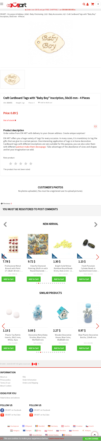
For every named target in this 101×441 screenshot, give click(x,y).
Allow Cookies (91, 439)
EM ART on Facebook (13, 410)
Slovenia (75, 430)
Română (41, 426)
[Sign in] (87, 4)
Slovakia (62, 430)
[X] (1, 438)
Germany (54, 426)
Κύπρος (88, 430)
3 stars (20, 163)
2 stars (15, 163)
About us (3, 377)
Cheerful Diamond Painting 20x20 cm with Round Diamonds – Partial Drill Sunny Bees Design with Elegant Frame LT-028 (38, 268)
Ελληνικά (28, 426)
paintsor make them (25, 146)
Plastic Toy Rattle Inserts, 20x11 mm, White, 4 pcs (13, 337)
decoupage (40, 146)
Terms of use (5, 383)
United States (54, 435)
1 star (10, 163)
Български (15, 426)
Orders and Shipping (30, 383)
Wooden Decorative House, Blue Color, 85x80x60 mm (63, 337)
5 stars (30, 163)
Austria (67, 426)
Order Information (29, 380)
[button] (36, 283)
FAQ (24, 377)
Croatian (79, 426)
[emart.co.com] (16, 4)
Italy (39, 430)
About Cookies (5, 386)
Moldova (68, 435)
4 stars (25, 163)
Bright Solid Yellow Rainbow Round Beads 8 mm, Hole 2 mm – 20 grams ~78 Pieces (63, 268)
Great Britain (37, 435)
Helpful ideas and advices (10, 398)
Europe (28, 430)
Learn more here (56, 438)
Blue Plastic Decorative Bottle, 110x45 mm (88, 336)
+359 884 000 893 (67, 10)
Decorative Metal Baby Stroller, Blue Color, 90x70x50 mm (37, 337)
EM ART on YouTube (12, 415)
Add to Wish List (46, 103)
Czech (91, 426)
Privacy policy (5, 380)
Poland (50, 430)
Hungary (16, 430)
